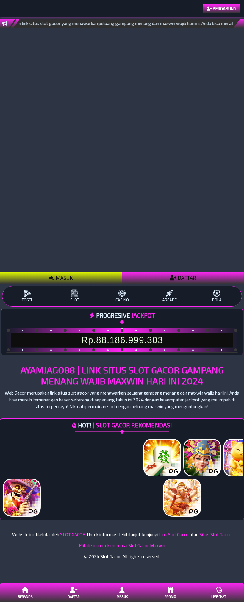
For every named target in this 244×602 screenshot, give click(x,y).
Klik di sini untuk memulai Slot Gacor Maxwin (122, 545)
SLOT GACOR (72, 534)
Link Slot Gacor (174, 534)
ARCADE (169, 300)
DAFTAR (186, 277)
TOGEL (27, 300)
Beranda (25, 596)
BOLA (217, 300)
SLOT (74, 300)
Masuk (122, 596)
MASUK (63, 277)
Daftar (74, 596)
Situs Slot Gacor (215, 534)
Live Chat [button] (218, 596)
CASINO (122, 300)
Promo (170, 596)
